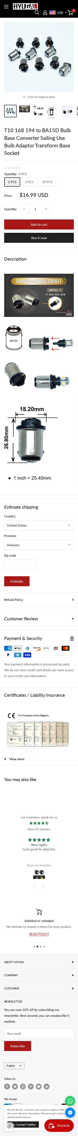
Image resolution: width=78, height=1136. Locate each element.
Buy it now (39, 238)
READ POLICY (39, 934)
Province (10, 536)
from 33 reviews (39, 829)
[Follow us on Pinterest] (31, 1086)
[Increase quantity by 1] (46, 209)
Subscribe (17, 1046)
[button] (36, 885)
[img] (39, 823)
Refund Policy (13, 600)
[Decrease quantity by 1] (24, 209)
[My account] (45, 12)
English (10, 1065)
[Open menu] (6, 6)
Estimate (16, 581)
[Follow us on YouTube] (39, 1086)
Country (9, 516)
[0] (70, 12)
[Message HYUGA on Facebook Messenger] (70, 1113)
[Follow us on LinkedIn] (47, 1086)
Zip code (10, 555)
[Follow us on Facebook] (7, 1086)
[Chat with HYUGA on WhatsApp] (70, 1101)
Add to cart (39, 224)
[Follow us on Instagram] (23, 1086)
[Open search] (37, 12)
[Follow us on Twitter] (15, 1086)
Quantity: (10, 209)
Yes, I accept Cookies (23, 1124)
